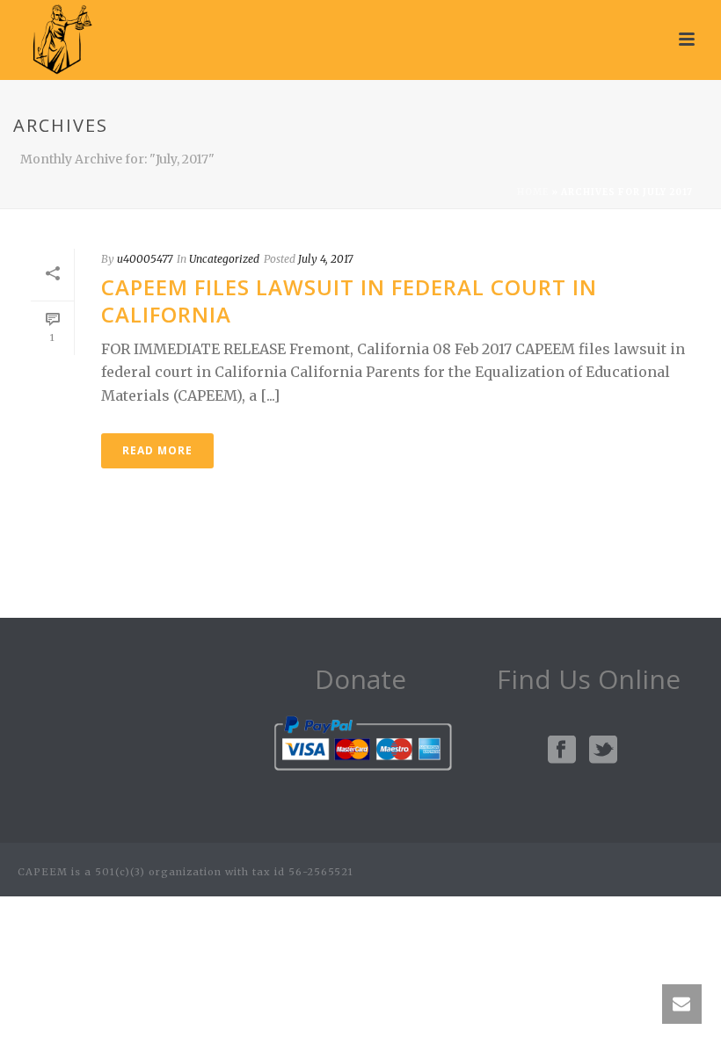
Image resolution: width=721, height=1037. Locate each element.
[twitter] (603, 750)
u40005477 (144, 258)
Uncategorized (224, 258)
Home (533, 192)
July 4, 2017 (325, 258)
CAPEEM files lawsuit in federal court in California (349, 300)
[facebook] (562, 750)
